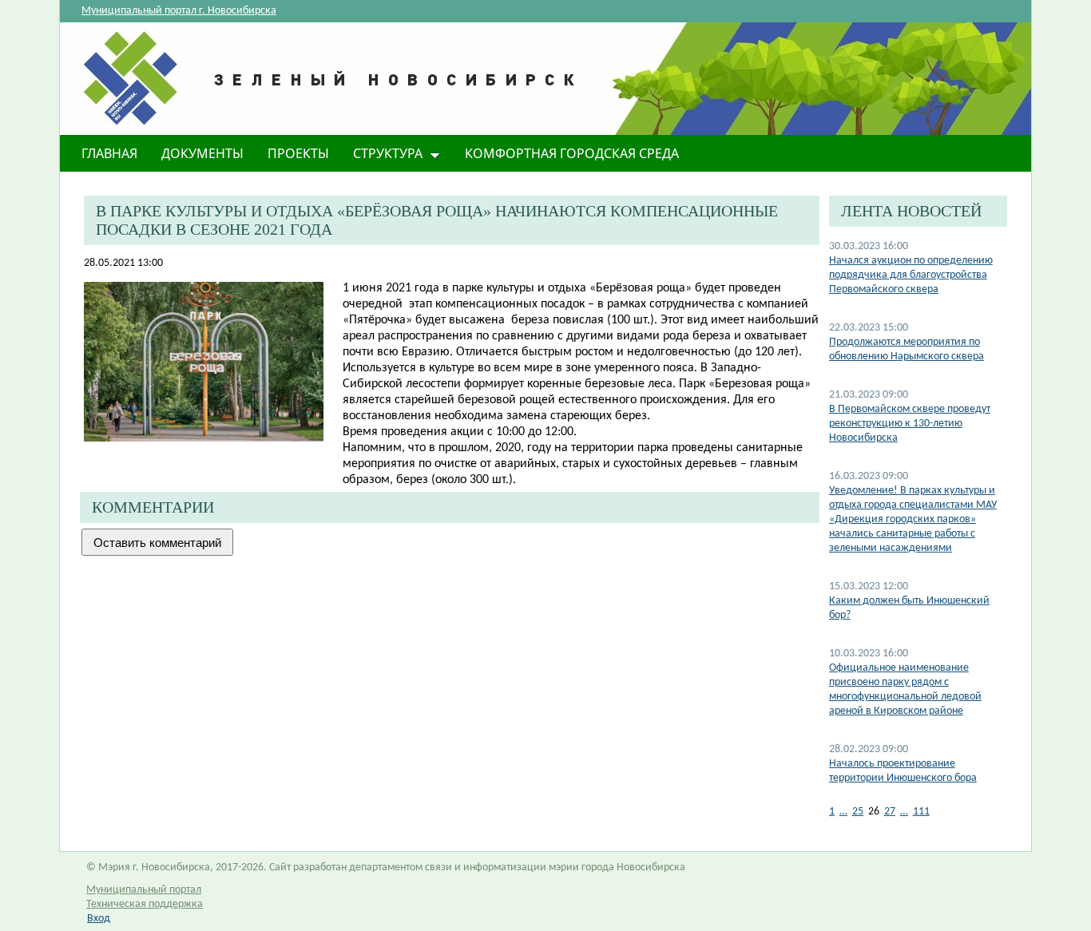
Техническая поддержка (144, 904)
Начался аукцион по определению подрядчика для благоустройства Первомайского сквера (911, 275)
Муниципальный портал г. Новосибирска (178, 11)
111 (921, 812)
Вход (98, 919)
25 (857, 812)
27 (889, 812)
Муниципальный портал (143, 890)
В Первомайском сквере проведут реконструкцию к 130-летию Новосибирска (909, 423)
